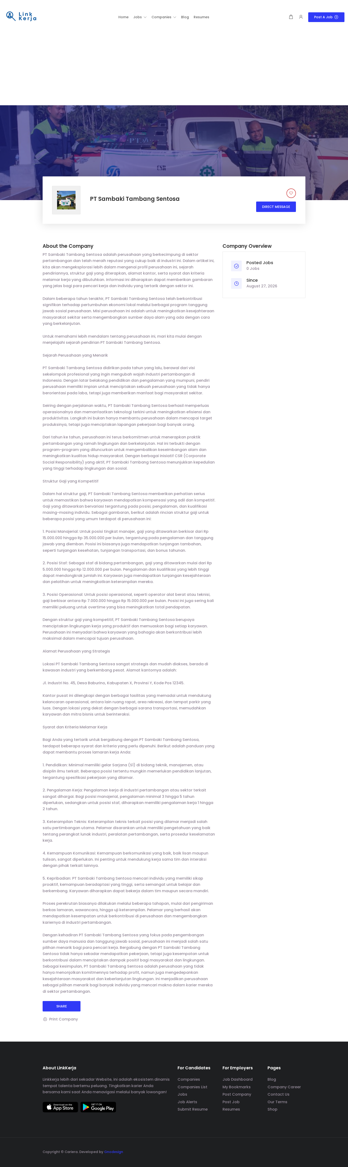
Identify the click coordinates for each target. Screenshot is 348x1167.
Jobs (182, 1094)
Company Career (284, 1087)
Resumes (231, 1109)
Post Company (237, 1094)
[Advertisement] (174, 70)
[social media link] (301, 1151)
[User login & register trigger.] (300, 17)
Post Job (231, 1102)
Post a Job (323, 17)
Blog (272, 1079)
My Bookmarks (237, 1087)
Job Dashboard (238, 1079)
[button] (140, 17)
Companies (189, 1079)
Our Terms (277, 1102)
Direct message (276, 206)
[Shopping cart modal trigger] (291, 17)
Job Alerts (187, 1102)
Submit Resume (193, 1109)
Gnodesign (113, 1151)
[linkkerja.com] (21, 16)
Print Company (63, 1019)
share (61, 1006)
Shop (272, 1109)
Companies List (192, 1087)
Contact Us (279, 1094)
